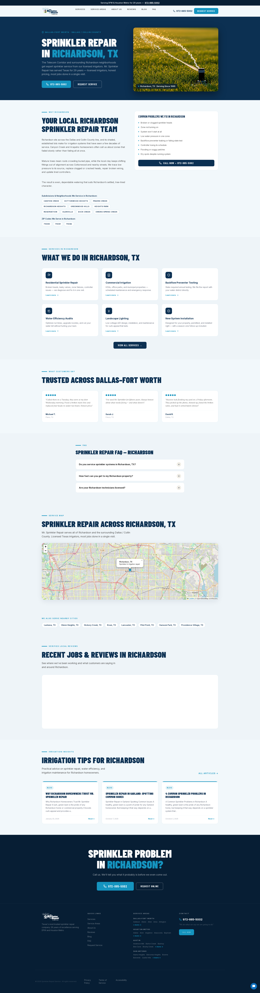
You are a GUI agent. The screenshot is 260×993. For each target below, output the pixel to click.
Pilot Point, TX (147, 625)
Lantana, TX (50, 625)
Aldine (135, 933)
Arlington (162, 922)
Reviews (131, 9)
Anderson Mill (138, 944)
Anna (155, 922)
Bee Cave (137, 947)
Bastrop (161, 944)
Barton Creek (151, 944)
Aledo (144, 922)
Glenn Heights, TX (69, 625)
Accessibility (121, 980)
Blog (144, 9)
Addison (136, 922)
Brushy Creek (148, 947)
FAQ (154, 9)
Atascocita (158, 933)
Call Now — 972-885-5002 (178, 163)
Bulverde (136, 958)
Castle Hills (146, 958)
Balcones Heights (154, 955)
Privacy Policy (87, 981)
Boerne (165, 955)
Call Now (186, 932)
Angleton (148, 933)
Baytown (167, 933)
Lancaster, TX (128, 625)
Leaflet (191, 598)
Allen (150, 922)
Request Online (150, 886)
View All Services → (130, 345)
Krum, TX (111, 625)
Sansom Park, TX (167, 625)
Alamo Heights (139, 955)
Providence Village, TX (192, 625)
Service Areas (98, 9)
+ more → (137, 925)
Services (80, 9)
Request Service (206, 11)
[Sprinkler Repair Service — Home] (50, 11)
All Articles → (208, 773)
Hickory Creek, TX (92, 625)
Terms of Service (103, 981)
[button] (130, 569)
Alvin (142, 933)
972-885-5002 (152, 3)
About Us (116, 9)
